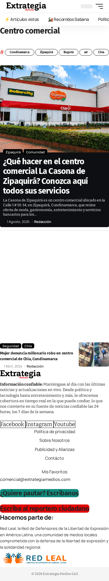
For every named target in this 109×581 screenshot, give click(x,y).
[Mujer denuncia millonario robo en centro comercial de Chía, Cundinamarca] (94, 354)
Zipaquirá (46, 52)
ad (86, 52)
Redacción (42, 221)
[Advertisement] (54, 287)
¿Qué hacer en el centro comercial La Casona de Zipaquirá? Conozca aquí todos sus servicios (45, 176)
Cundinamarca (19, 52)
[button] (98, 6)
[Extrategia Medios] (26, 6)
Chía (101, 52)
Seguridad (10, 346)
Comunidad (35, 152)
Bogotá (69, 52)
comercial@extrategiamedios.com (35, 479)
